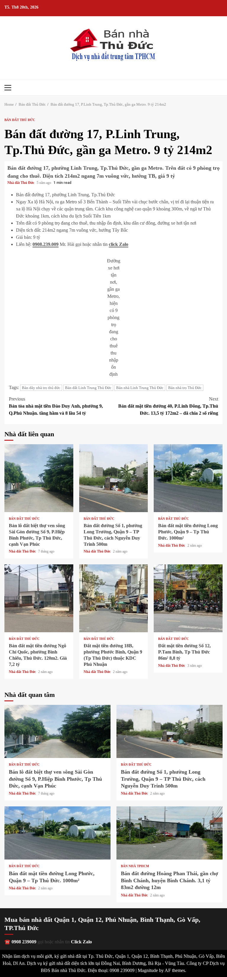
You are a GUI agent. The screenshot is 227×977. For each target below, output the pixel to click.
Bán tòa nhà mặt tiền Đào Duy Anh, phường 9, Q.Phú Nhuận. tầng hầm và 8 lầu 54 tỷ (56, 406)
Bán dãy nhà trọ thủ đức (41, 387)
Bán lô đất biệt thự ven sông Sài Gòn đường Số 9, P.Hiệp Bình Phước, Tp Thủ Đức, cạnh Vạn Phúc (38, 478)
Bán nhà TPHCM (135, 866)
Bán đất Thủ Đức (19, 120)
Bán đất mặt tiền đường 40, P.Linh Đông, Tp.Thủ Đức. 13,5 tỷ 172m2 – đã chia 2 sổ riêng (168, 406)
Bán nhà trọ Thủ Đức (185, 387)
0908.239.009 (46, 244)
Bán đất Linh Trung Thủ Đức (88, 387)
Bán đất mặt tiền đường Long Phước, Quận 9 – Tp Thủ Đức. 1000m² (188, 478)
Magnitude (148, 970)
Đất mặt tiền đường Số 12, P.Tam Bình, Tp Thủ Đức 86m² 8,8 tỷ (188, 598)
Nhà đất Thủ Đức (21, 183)
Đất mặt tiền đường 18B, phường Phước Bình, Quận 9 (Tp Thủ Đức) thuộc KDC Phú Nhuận (113, 598)
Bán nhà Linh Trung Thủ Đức (139, 387)
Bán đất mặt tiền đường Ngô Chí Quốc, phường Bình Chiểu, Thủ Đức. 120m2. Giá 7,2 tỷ (38, 598)
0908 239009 (24, 941)
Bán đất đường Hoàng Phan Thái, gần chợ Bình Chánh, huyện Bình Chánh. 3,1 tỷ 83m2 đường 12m (169, 833)
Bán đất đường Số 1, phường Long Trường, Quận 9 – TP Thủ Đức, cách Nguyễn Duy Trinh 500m (113, 478)
